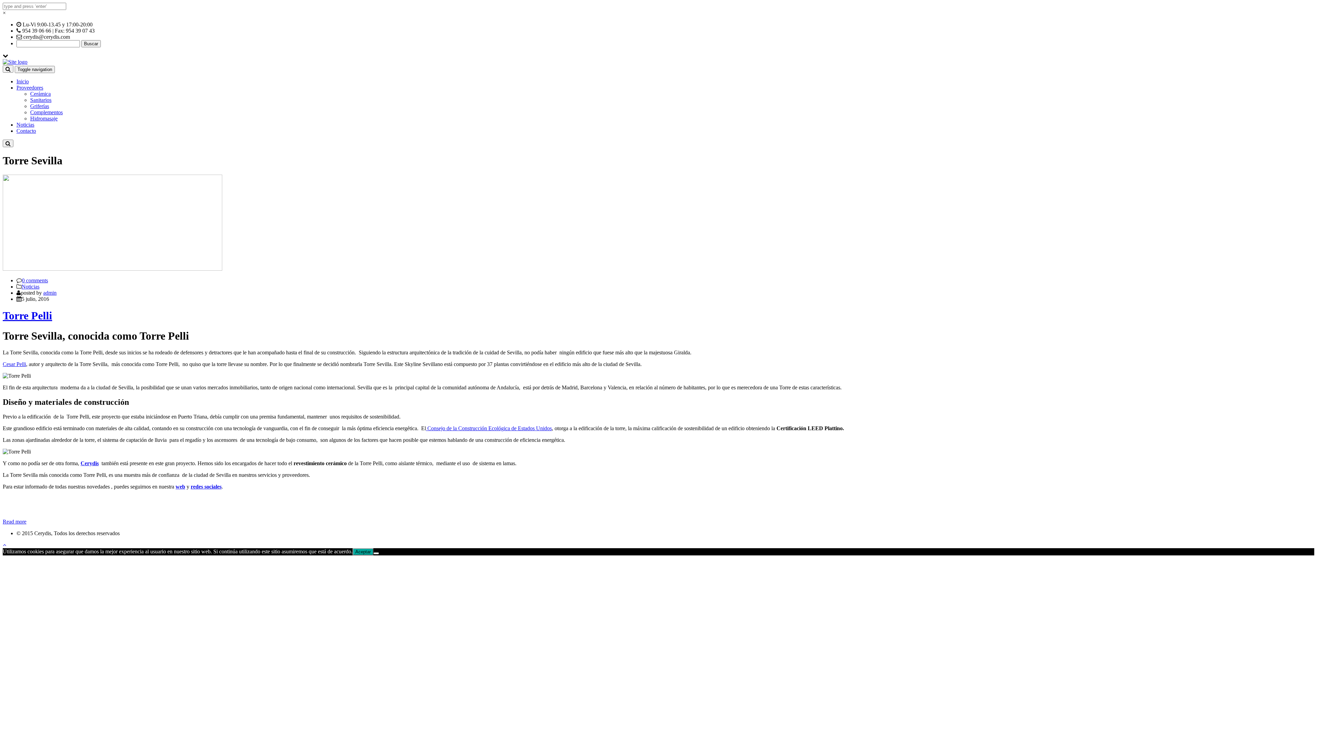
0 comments (35, 280)
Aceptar (363, 551)
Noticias (25, 125)
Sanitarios (40, 100)
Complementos (46, 112)
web (180, 487)
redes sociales (206, 487)
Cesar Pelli (14, 364)
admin (50, 293)
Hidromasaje (44, 118)
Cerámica (40, 94)
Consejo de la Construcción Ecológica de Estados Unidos (489, 428)
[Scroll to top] (4, 545)
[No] (376, 553)
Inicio (22, 81)
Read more (14, 522)
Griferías (39, 106)
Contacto (26, 131)
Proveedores (29, 88)
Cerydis (90, 463)
